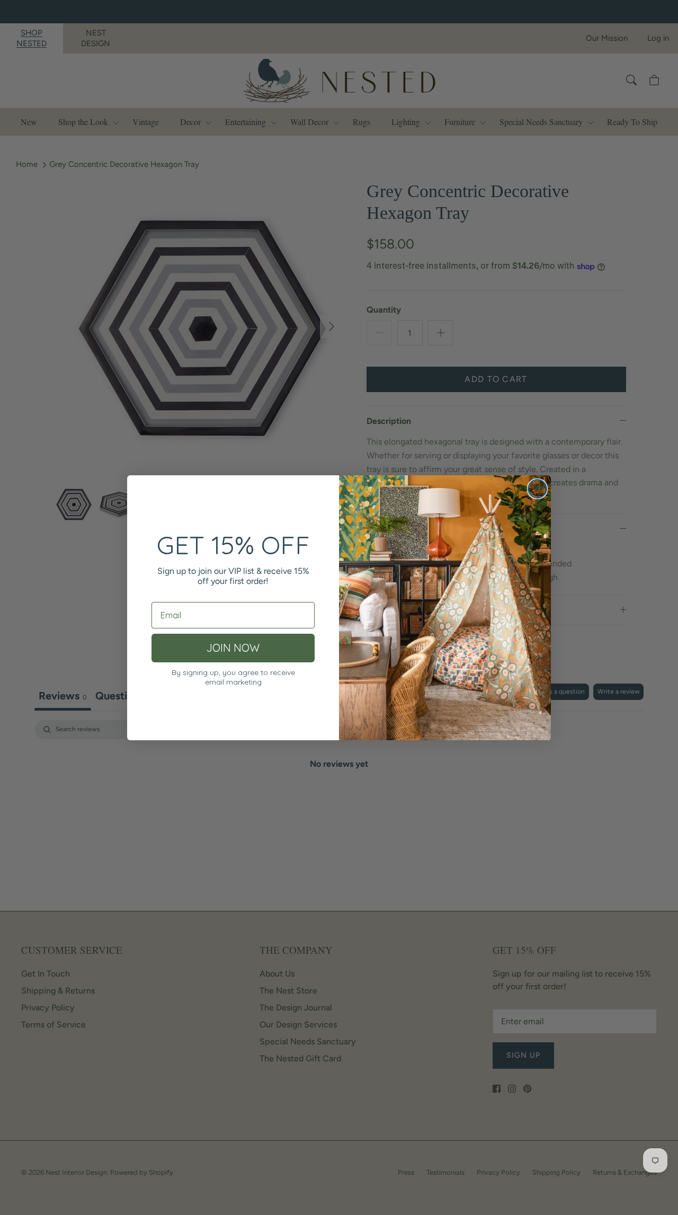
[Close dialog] (537, 489)
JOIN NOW (233, 647)
